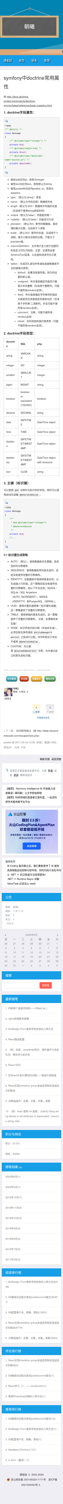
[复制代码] (6, 122)
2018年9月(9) (12, 1228)
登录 (50, 770)
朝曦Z (16, 688)
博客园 (8, 60)
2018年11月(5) (13, 1207)
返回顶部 (56, 759)
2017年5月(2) (12, 1259)
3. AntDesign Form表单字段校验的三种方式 (29, 1029)
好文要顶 (12, 678)
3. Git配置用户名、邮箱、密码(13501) (26, 1312)
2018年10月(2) (13, 1218)
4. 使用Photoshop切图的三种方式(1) (25, 1396)
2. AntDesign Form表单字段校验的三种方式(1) (30, 1429)
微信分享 (50, 678)
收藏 (17, 747)
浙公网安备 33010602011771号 (28, 1479)
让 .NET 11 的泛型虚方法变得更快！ (27, 874)
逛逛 (16, 775)
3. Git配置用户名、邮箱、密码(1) (23, 1439)
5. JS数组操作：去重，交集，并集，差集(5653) (31, 1338)
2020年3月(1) (12, 1187)
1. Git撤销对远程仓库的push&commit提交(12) (30, 1418)
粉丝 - (16, 691)
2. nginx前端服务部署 (17, 1018)
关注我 (24, 678)
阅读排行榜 (13, 1272)
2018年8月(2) (12, 1238)
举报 (23, 747)
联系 (34, 60)
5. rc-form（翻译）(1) (17, 1460)
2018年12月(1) (13, 1197)
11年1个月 (18, 911)
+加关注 (7, 698)
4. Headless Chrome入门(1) (20, 1449)
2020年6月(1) (12, 1176)
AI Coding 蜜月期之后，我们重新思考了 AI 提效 (33, 865)
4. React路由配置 (14, 1039)
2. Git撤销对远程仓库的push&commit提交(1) (29, 1375)
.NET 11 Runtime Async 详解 (23, 879)
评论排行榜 (13, 1351)
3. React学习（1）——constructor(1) (25, 1386)
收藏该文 (36, 678)
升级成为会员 (43, 717)
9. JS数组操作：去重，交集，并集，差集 (27, 1101)
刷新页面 (45, 759)
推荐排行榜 (13, 1409)
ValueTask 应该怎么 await (21, 883)
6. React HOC (13, 1065)
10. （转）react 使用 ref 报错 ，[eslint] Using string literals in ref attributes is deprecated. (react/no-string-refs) (32, 1116)
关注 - (24, 691)
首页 (21, 60)
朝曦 (29, 26)
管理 (47, 60)
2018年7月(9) (12, 1249)
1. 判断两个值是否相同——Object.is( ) (26, 1008)
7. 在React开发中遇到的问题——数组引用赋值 (30, 1075)
